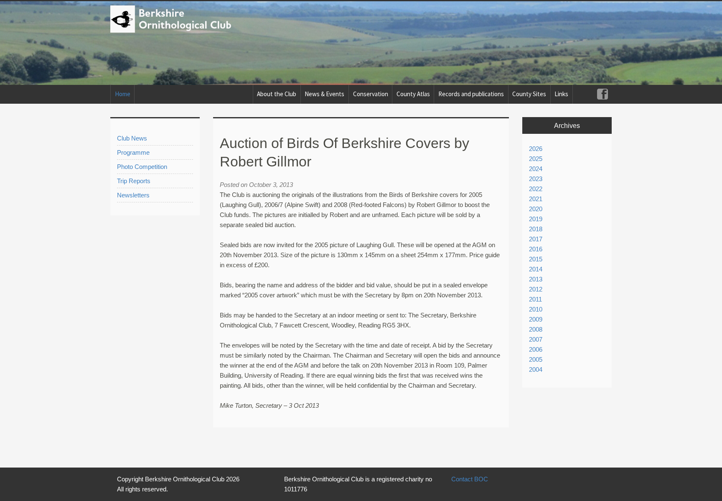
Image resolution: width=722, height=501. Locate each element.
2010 (535, 309)
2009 (535, 319)
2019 (535, 218)
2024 (535, 168)
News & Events (324, 94)
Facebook (602, 94)
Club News (132, 138)
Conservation (370, 94)
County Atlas (413, 94)
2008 (535, 329)
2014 (535, 269)
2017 (535, 239)
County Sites (529, 94)
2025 (535, 158)
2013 (535, 279)
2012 (535, 289)
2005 (535, 359)
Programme (133, 152)
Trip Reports (133, 180)
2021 (535, 198)
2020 (535, 208)
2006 (535, 349)
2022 (535, 188)
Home (122, 94)
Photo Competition (142, 166)
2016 (535, 249)
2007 (535, 339)
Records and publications (471, 94)
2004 (535, 369)
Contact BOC (469, 479)
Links (561, 94)
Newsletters (133, 195)
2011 (535, 299)
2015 (535, 259)
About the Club (276, 94)
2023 (535, 178)
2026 (535, 148)
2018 (535, 229)
